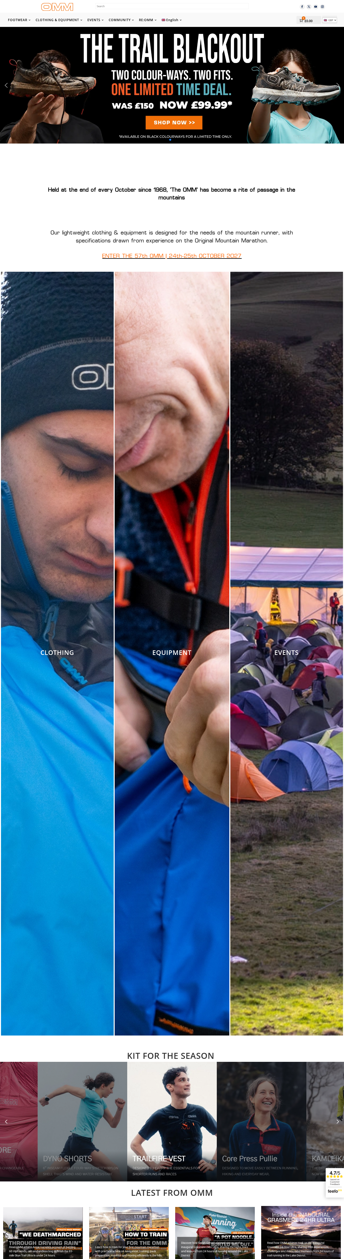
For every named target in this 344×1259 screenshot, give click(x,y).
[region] (172, 1121)
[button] (172, 85)
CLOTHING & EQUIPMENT (57, 20)
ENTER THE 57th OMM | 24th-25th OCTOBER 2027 (172, 256)
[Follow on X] (309, 6)
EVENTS (93, 20)
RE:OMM (146, 20)
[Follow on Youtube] (315, 6)
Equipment (172, 652)
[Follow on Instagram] (322, 6)
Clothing (57, 652)
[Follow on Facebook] (302, 6)
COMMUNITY (120, 20)
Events (286, 652)
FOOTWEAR (17, 20)
